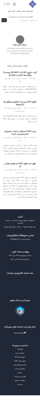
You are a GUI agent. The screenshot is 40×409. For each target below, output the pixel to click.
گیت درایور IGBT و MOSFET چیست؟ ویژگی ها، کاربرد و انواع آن (20, 74)
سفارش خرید (20, 353)
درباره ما (20, 384)
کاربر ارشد (17, 111)
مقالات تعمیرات (16, 108)
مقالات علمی (15, 79)
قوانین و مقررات (20, 376)
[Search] (4, 20)
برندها (20, 373)
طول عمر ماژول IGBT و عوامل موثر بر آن (20, 165)
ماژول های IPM (20, 357)
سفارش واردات (20, 369)
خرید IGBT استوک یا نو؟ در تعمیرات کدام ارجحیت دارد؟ (20, 132)
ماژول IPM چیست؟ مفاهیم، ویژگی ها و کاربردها (20, 103)
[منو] (8, 4)
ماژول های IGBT (20, 361)
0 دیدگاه (24, 79)
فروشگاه (20, 349)
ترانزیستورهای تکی (20, 365)
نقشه (6, 227)
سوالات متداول (20, 380)
